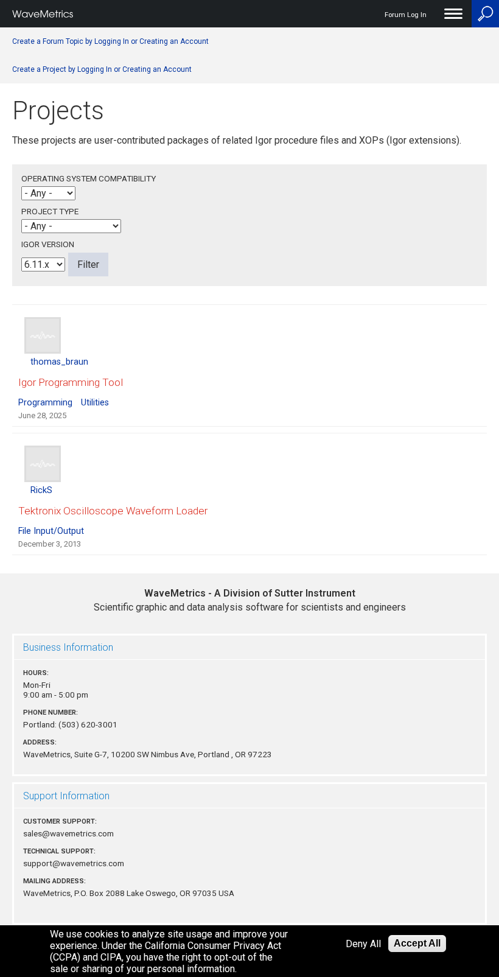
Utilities (95, 402)
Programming (45, 402)
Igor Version (47, 244)
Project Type (50, 211)
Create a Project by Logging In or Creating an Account (102, 69)
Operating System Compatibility (88, 178)
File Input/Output (51, 531)
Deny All (363, 944)
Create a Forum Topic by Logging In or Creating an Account (110, 41)
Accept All (417, 943)
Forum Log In (406, 15)
